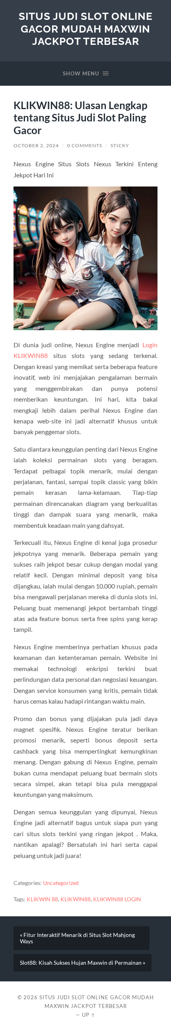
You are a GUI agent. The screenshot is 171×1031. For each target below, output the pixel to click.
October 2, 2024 (36, 145)
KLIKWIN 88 (42, 899)
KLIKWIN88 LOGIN (117, 899)
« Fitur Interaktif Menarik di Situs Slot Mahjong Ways (77, 938)
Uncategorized (61, 883)
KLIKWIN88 (75, 899)
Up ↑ (88, 1015)
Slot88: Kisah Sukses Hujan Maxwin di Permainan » (82, 963)
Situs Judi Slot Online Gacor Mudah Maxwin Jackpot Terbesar (86, 28)
